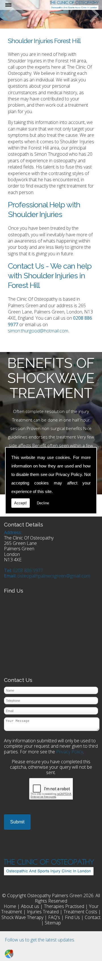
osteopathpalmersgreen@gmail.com (53, 576)
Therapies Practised (64, 906)
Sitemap (53, 923)
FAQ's (54, 917)
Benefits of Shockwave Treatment (51, 378)
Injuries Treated (43, 912)
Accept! (20, 503)
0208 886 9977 (28, 570)
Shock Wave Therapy (22, 917)
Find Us (72, 917)
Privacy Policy (69, 474)
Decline (43, 503)
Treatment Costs (80, 912)
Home (10, 906)
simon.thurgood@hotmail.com (38, 331)
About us (30, 906)
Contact (93, 917)
